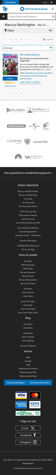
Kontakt (28, 361)
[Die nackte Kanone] (10, 64)
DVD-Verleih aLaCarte (36, 8)
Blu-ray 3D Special (28, 345)
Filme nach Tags (28, 249)
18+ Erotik (28, 198)
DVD (22, 83)
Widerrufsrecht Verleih (28, 368)
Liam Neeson (25, 75)
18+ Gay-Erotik (28, 202)
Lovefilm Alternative (28, 240)
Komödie (29, 73)
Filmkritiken (28, 333)
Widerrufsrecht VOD (28, 372)
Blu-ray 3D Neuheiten (28, 279)
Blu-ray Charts (28, 276)
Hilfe (28, 357)
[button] (48, 39)
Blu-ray (29, 83)
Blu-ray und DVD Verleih (28, 191)
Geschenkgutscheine (28, 231)
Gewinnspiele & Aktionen (28, 228)
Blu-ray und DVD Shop (28, 195)
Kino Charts (28, 296)
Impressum (35, 459)
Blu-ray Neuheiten (28, 272)
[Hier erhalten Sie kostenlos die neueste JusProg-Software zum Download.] (28, 413)
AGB (28, 365)
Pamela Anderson (39, 75)
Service (28, 351)
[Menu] (3, 16)
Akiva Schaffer (46, 73)
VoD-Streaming (28, 219)
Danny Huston (26, 78)
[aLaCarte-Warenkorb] (51, 2)
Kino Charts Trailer (28, 309)
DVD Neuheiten (28, 265)
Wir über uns (9, 459)
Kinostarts (28, 288)
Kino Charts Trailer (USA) (28, 312)
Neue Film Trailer (28, 301)
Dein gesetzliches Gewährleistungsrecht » (28, 173)
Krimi (36, 73)
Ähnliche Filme (10, 86)
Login (44, 2)
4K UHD (36, 83)
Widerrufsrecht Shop (28, 376)
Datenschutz (22, 459)
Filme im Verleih (28, 255)
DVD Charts (28, 268)
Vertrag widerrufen (39, 382)
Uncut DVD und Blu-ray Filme (28, 222)
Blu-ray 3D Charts (28, 283)
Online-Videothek (28, 185)
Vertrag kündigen (16, 382)
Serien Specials (28, 340)
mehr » (49, 69)
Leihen (10, 78)
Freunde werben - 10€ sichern (28, 235)
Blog (28, 318)
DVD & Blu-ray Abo (28, 211)
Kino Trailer (28, 305)
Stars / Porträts (28, 337)
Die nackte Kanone (30, 54)
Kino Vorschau (28, 292)
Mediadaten (28, 463)
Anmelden (10, 2)
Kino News (28, 328)
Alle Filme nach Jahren (28, 206)
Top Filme (28, 261)
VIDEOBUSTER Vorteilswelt (28, 245)
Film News (28, 324)
